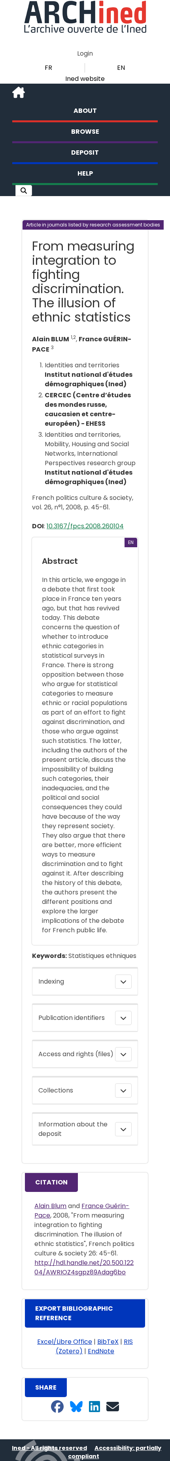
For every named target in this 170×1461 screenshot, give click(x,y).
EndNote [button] (101, 1351)
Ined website (85, 78)
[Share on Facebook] (57, 1407)
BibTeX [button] (108, 1341)
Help (85, 173)
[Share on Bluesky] (76, 1407)
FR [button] (48, 67)
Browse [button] (85, 131)
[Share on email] (112, 1407)
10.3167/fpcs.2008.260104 (85, 526)
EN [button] (121, 67)
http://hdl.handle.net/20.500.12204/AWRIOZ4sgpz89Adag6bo (84, 1267)
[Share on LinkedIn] (94, 1407)
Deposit (85, 152)
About (85, 110)
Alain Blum (50, 1205)
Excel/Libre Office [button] (64, 1341)
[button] (23, 190)
